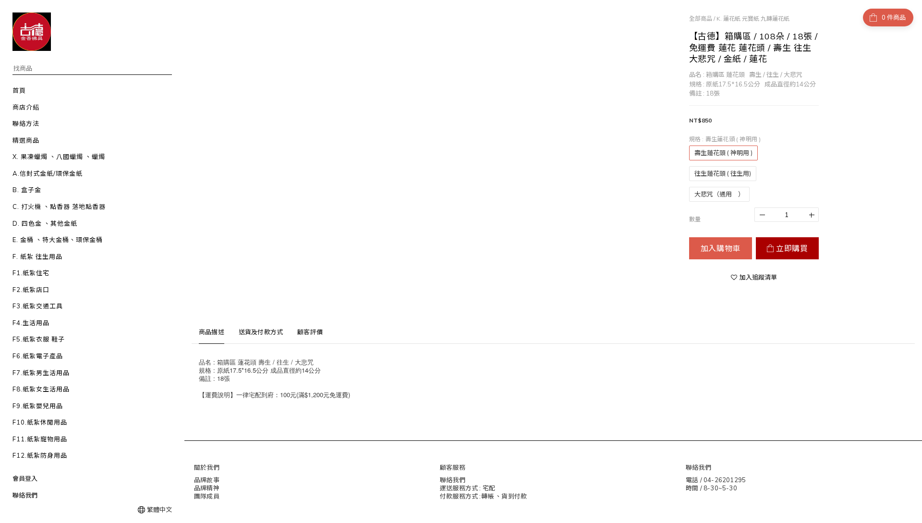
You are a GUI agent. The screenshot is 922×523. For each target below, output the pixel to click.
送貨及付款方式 (261, 332)
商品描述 (211, 332)
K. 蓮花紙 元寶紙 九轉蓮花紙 (752, 18)
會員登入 (24, 478)
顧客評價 (310, 332)
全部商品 (700, 18)
